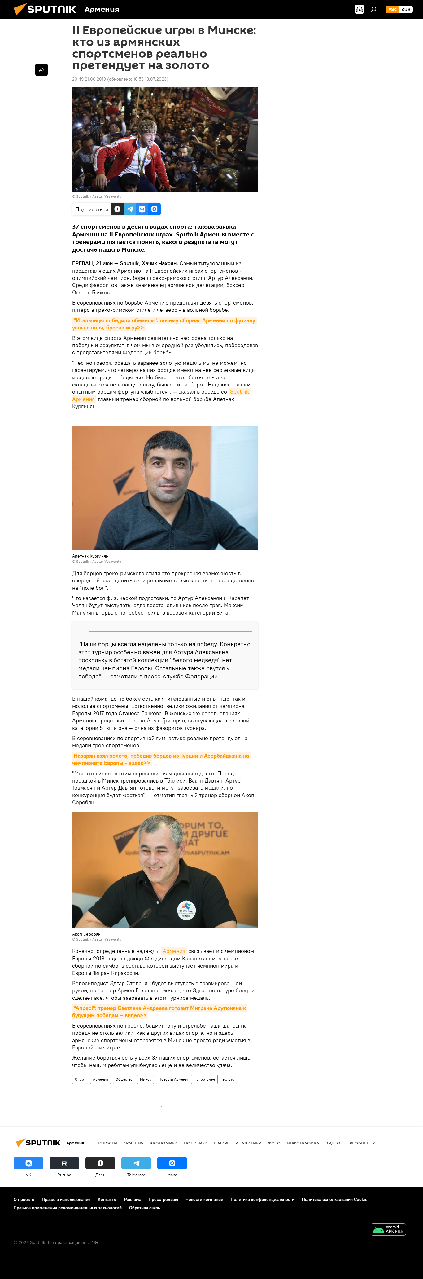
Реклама (132, 1199)
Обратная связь (144, 1208)
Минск (145, 1079)
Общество (124, 1079)
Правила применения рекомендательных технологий (68, 1208)
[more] (41, 70)
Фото (274, 1143)
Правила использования (66, 1199)
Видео (332, 1143)
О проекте (24, 1199)
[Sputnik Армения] (47, 17)
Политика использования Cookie (335, 1199)
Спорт (80, 1079)
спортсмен (206, 1079)
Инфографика (303, 1143)
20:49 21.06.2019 (89, 79)
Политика (196, 1143)
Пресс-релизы (163, 1199)
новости (106, 1143)
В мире (221, 1143)
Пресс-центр (361, 1143)
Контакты (107, 1199)
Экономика (164, 1143)
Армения (174, 951)
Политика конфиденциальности (262, 1199)
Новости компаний (204, 1199)
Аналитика (249, 1143)
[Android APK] (388, 1230)
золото (228, 1079)
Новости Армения (174, 1079)
